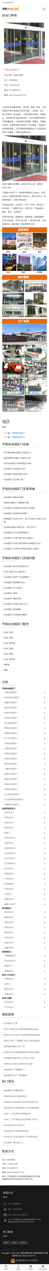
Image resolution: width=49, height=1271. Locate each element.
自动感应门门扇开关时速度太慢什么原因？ (22, 549)
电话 (18, 1269)
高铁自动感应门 (11, 692)
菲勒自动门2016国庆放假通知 (16, 1131)
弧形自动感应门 (11, 754)
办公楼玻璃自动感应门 (14, 799)
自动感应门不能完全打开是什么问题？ (20, 508)
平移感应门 (9, 979)
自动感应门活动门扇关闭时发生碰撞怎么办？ (23, 543)
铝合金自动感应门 (12, 697)
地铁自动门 (9, 899)
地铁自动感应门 (11, 774)
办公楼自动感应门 (12, 794)
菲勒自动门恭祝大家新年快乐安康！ (19, 1064)
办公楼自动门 (10, 853)
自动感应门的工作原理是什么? (16, 566)
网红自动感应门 (11, 728)
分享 (6, 1269)
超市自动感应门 (11, 713)
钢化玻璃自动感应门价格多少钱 (17, 458)
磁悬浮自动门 (10, 904)
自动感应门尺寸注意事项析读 (16, 533)
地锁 (6, 670)
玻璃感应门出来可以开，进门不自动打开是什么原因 (25, 520)
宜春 (4, 427)
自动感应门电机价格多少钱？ (16, 474)
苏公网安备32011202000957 (26, 1260)
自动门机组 (8, 648)
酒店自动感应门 (11, 708)
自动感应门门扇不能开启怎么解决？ (19, 538)
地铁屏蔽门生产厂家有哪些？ (16, 1075)
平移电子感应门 (18, 433)
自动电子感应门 (11, 718)
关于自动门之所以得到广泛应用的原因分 (21, 1137)
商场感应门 (9, 874)
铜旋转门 (8, 966)
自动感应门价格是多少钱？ (15, 469)
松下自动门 (9, 1007)
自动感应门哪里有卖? (13, 599)
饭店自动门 (9, 823)
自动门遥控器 (9, 659)
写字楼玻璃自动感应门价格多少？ (18, 453)
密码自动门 (9, 932)
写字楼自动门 (10, 863)
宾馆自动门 (9, 818)
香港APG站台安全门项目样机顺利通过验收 (22, 1035)
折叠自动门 (9, 994)
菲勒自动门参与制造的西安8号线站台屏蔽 (21, 1052)
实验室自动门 (10, 848)
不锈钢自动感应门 (12, 805)
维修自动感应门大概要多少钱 (16, 503)
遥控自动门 (9, 943)
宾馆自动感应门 (11, 759)
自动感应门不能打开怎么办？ (16, 604)
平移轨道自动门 (18, 437)
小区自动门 (9, 879)
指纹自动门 (9, 922)
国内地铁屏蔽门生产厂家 (14, 1046)
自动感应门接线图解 (12, 609)
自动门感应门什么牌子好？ (15, 572)
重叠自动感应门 (11, 703)
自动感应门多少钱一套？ (14, 479)
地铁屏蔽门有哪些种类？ (14, 1090)
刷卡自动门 (9, 912)
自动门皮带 (8, 632)
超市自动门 (9, 869)
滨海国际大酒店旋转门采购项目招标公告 (21, 1102)
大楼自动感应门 (11, 769)
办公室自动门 (10, 858)
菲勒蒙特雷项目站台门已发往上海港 (19, 1058)
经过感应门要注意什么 (13, 1143)
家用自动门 (9, 828)
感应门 (15, 1243)
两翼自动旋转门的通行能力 (15, 1096)
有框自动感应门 (11, 743)
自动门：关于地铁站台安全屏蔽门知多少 (21, 1119)
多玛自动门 (9, 1002)
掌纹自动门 (9, 927)
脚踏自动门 (9, 917)
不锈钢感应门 (10, 956)
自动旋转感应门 (11, 723)
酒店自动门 (9, 812)
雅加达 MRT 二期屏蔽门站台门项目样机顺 (21, 1041)
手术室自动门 (10, 838)
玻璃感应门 (9, 971)
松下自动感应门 (11, 738)
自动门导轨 (8, 638)
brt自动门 (8, 894)
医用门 (7, 833)
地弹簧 (7, 665)
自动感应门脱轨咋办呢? (14, 497)
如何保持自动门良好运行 (14, 1125)
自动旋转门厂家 (10, 1023)
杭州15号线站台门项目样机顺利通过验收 (21, 1029)
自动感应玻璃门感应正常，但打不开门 (20, 527)
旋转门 (7, 984)
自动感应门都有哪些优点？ (15, 582)
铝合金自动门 (10, 961)
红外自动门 (9, 938)
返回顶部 (43, 1269)
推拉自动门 (9, 989)
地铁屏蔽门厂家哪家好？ (14, 1070)
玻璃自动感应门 (11, 733)
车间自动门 (9, 843)
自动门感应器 (9, 643)
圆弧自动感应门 (11, 779)
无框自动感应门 (11, 748)
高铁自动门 (9, 889)
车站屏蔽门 (9, 884)
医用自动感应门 (11, 789)
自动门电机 (8, 654)
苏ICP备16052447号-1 (27, 1256)
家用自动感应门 (11, 764)
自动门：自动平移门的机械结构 (17, 1114)
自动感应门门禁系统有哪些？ (16, 615)
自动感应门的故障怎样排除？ (16, 513)
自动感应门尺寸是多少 (13, 588)
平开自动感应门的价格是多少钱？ (18, 463)
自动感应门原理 (10, 593)
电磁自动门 (9, 948)
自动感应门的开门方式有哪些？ (17, 577)
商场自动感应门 (11, 784)
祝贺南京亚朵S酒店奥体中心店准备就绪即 (21, 1108)
